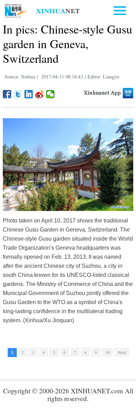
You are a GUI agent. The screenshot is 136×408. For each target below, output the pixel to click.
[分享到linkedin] (28, 94)
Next (122, 352)
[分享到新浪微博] (39, 94)
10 (107, 352)
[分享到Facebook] (7, 94)
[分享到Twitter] (18, 94)
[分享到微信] (50, 94)
